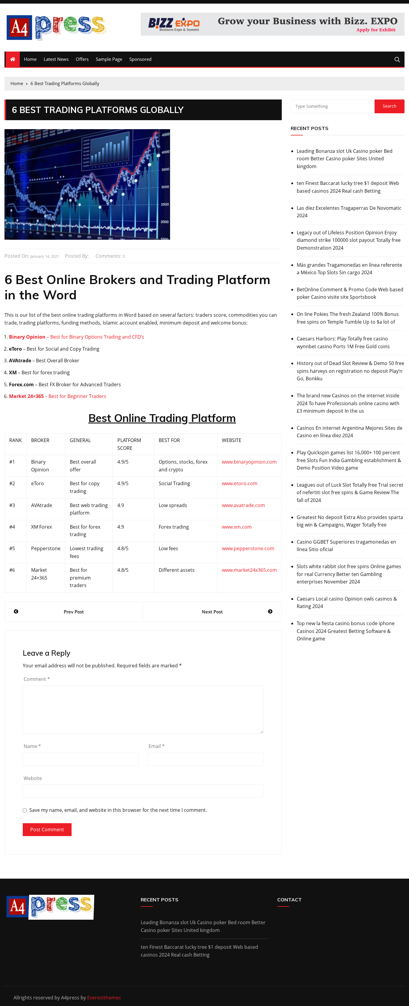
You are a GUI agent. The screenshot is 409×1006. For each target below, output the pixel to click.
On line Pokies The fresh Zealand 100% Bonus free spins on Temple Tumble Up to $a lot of (348, 318)
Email (157, 746)
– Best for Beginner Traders (59, 396)
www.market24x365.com (249, 570)
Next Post (212, 612)
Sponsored (140, 59)
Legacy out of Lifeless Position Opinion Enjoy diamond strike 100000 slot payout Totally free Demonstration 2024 (349, 240)
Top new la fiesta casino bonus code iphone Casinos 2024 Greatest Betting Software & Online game (346, 631)
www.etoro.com (239, 483)
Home (30, 59)
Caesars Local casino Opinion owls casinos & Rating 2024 (347, 602)
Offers (82, 59)
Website (33, 778)
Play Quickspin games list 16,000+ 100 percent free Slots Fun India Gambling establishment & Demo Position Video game (349, 460)
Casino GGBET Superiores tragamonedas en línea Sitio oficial (346, 546)
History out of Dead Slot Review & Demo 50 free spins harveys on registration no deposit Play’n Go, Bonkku (350, 371)
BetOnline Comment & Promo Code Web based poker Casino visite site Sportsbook (350, 293)
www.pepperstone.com (248, 548)
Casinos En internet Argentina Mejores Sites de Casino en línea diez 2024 (349, 432)
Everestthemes (104, 997)
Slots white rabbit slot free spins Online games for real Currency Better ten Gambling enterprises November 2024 (349, 574)
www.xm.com (237, 527)
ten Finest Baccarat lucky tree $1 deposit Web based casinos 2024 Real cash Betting (348, 187)
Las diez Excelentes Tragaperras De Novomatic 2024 (349, 212)
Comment (37, 679)
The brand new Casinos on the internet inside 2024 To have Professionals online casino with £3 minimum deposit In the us (348, 403)
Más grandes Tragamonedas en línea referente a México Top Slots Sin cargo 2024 (349, 269)
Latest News (56, 59)
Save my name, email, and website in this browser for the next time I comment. (118, 810)
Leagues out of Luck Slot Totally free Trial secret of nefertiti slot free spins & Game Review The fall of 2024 (350, 492)
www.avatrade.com (243, 505)
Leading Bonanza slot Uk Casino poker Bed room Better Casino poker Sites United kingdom (345, 159)
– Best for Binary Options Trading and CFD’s (76, 337)
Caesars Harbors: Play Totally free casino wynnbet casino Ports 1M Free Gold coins (343, 342)
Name (32, 746)
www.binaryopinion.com (249, 461)
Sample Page (109, 59)
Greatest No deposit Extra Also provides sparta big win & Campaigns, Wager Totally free (350, 521)
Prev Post (74, 612)
